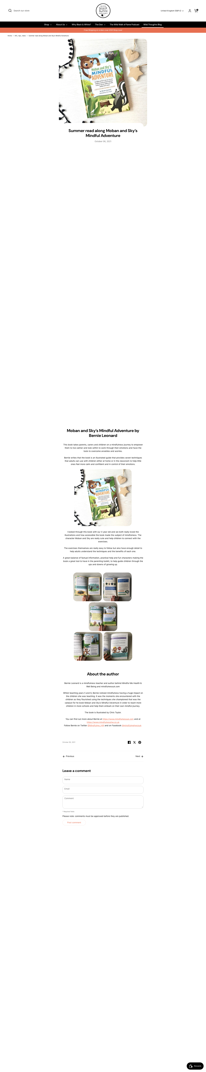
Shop (47, 24)
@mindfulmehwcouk (131, 725)
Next (138, 756)
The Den (99, 24)
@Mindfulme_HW (96, 725)
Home (10, 36)
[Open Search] (10, 10)
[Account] (189, 10)
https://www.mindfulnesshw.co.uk (103, 722)
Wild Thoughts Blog (152, 24)
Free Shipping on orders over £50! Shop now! (61, 30)
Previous (69, 756)
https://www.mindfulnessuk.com (118, 719)
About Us (60, 24)
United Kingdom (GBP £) (171, 11)
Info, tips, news (20, 36)
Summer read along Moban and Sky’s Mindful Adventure (49, 36)
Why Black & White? (81, 24)
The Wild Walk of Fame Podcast (124, 24)
